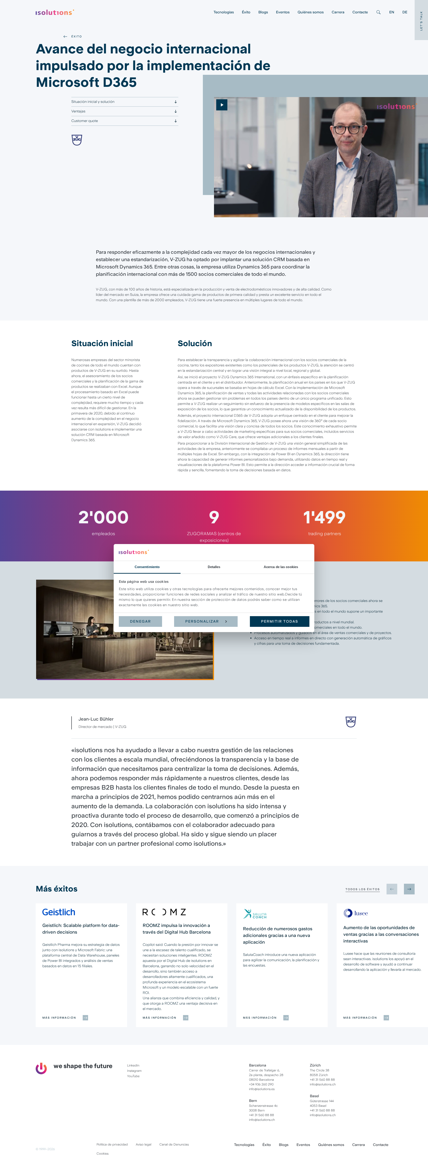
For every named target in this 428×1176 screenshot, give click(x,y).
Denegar (140, 621)
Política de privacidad (112, 1144)
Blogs (263, 12)
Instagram (134, 1070)
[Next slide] (409, 889)
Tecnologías (224, 12)
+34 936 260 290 (261, 1084)
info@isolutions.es (262, 1089)
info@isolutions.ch (262, 1119)
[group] (81, 965)
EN (391, 12)
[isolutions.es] (123, 12)
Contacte (360, 12)
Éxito (246, 12)
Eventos (283, 12)
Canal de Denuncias (174, 1144)
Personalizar (202, 621)
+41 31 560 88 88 (261, 1115)
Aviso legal (143, 1144)
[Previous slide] (392, 889)
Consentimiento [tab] (147, 567)
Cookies (103, 1153)
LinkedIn (133, 1065)
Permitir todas (279, 621)
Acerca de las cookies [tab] (281, 567)
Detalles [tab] (214, 567)
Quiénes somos (311, 12)
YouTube (133, 1076)
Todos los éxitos (363, 889)
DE (404, 12)
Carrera (338, 12)
